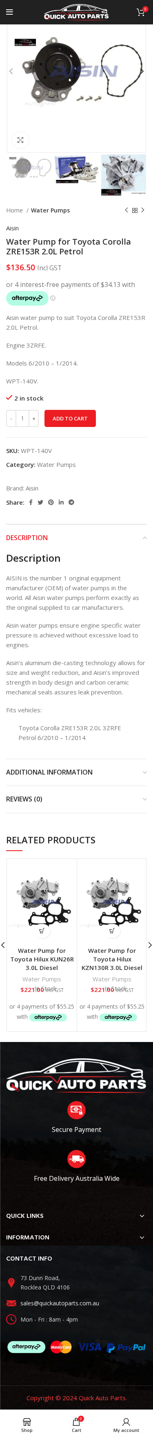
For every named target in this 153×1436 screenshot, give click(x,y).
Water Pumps (50, 210)
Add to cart (70, 418)
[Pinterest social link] (51, 502)
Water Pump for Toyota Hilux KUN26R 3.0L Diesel (42, 959)
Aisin (12, 228)
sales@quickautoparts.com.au (59, 1303)
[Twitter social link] (40, 502)
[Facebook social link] (31, 502)
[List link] (76, 1283)
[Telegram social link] (71, 502)
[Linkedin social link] (61, 502)
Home (15, 210)
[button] (42, 931)
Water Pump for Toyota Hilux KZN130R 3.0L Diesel (112, 959)
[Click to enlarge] (20, 140)
